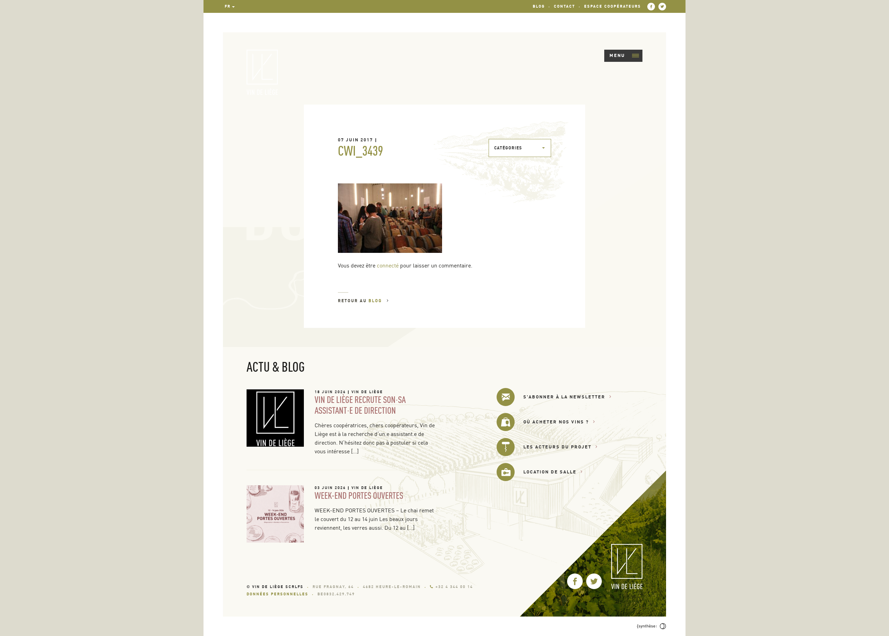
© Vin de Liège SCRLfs (275, 586)
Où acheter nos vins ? (556, 421)
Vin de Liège (367, 391)
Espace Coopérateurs (612, 6)
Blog (539, 6)
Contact (564, 6)
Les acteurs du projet (557, 446)
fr (228, 6)
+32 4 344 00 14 (454, 586)
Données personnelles (277, 594)
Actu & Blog (276, 366)
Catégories (508, 147)
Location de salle (549, 471)
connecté (388, 265)
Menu (617, 55)
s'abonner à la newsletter (564, 396)
